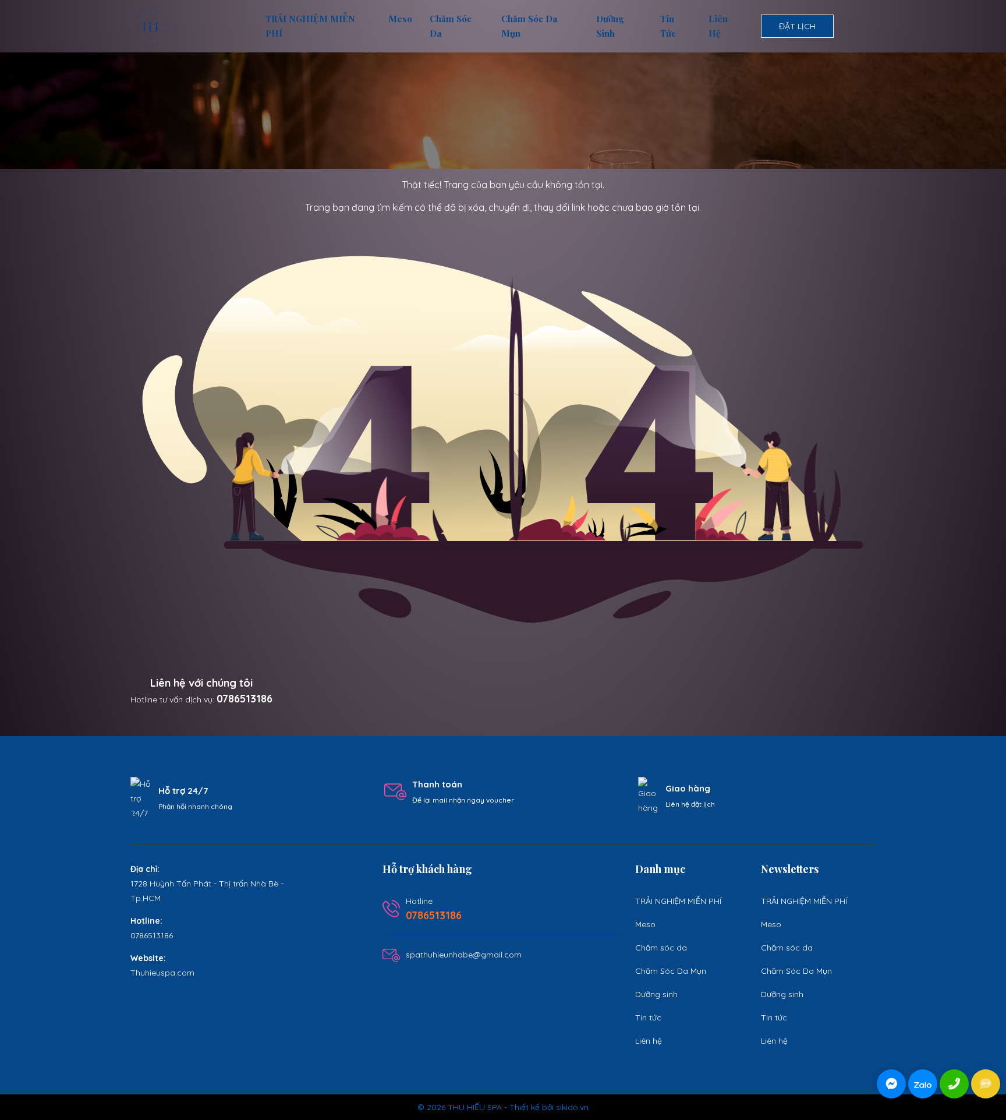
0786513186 (244, 698)
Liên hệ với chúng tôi (201, 683)
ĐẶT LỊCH (797, 26)
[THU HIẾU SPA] (150, 25)
